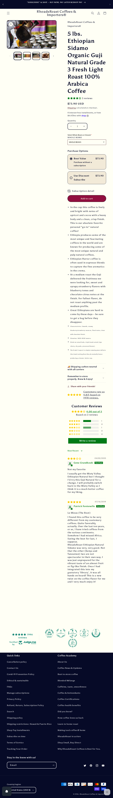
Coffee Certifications (68, 699)
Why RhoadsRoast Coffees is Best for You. (79, 749)
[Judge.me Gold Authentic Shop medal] (61, 633)
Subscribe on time (16, 736)
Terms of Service (15, 742)
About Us (62, 662)
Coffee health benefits (69, 705)
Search (10, 711)
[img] (74, 458)
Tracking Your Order (17, 749)
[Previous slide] (3, 4)
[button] (8, 13)
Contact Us (12, 668)
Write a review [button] (87, 440)
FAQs (9, 687)
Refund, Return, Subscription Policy (25, 705)
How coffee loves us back (70, 718)
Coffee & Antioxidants (69, 693)
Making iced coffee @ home (71, 730)
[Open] (6, 791)
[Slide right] (53, 56)
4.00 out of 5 (94, 411)
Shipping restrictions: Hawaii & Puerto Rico (29, 724)
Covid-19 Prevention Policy (20, 674)
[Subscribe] (53, 765)
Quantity (72, 121)
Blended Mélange (66, 680)
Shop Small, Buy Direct (69, 742)
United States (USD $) (20, 790)
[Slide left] (10, 56)
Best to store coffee (68, 674)
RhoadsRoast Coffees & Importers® (93, 794)
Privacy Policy (14, 699)
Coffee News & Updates (70, 668)
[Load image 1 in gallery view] (18, 56)
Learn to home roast (68, 724)
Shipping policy (15, 718)
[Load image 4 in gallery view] (46, 56)
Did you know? (65, 711)
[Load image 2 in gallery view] (27, 56)
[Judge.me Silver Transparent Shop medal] (72, 633)
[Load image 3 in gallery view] (36, 56)
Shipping (72, 108)
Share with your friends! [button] (83, 386)
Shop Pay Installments (18, 730)
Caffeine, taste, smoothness (72, 687)
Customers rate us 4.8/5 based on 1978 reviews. (94, 394)
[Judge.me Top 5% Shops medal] (96, 633)
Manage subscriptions (18, 693)
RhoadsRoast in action (69, 736)
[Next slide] (110, 4)
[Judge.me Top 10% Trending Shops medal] (72, 643)
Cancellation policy (16, 662)
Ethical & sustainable (18, 680)
